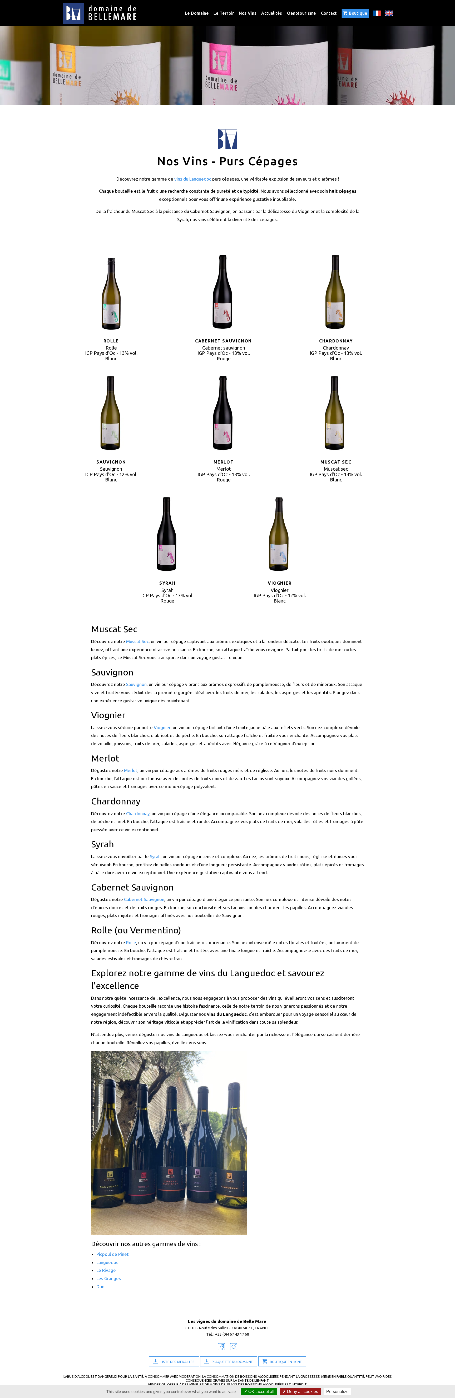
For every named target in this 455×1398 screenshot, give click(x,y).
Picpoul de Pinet (112, 1254)
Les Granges (108, 1278)
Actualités (271, 13)
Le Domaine (197, 13)
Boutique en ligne (286, 1362)
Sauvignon (136, 684)
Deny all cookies (302, 1391)
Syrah (155, 856)
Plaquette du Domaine (232, 1362)
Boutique (358, 13)
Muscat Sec (137, 641)
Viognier (162, 727)
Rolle (131, 942)
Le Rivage (106, 1270)
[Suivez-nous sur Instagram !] (233, 1346)
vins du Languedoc (192, 178)
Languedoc (107, 1262)
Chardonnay (138, 813)
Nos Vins (247, 13)
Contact (329, 13)
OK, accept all (260, 1391)
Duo (100, 1286)
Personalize (337, 1391)
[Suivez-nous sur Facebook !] (221, 1346)
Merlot (130, 770)
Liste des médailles (178, 1362)
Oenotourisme (301, 13)
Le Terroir (224, 13)
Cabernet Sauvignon (144, 899)
